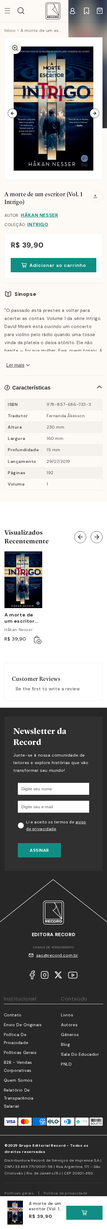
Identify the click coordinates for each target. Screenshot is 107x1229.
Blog (65, 1044)
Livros (67, 1015)
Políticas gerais (19, 1193)
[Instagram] (44, 976)
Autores (69, 1024)
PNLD (66, 1064)
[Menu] (11, 10)
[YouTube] (73, 976)
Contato (13, 1015)
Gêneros (70, 1034)
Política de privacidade (65, 1193)
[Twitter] (58, 976)
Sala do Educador (80, 1054)
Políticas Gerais (20, 1052)
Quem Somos (18, 1080)
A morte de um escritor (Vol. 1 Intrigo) (22, 618)
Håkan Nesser (39, 215)
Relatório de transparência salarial (19, 1098)
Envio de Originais (23, 1024)
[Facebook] (32, 976)
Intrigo (37, 224)
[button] (21, 10)
